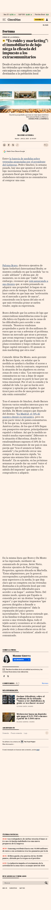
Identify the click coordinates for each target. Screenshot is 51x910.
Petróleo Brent (40, 14)
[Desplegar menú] (4, 20)
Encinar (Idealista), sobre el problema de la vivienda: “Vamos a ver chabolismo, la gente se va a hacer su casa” (31, 700)
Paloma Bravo (10, 265)
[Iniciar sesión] (47, 20)
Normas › (45, 683)
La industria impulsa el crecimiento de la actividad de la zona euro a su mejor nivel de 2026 (23, 864)
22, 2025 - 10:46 (28, 138)
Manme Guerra (25, 135)
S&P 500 (21, 14)
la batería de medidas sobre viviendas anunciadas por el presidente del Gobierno (23, 161)
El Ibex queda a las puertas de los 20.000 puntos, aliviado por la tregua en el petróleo (22, 857)
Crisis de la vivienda (10, 37)
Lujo (25, 733)
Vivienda (5, 733)
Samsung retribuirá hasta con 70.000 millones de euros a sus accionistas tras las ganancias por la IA (25, 849)
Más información (7, 744)
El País (45, 25)
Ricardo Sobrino (22, 722)
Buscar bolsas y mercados (14, 876)
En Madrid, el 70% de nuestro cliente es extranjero (21, 415)
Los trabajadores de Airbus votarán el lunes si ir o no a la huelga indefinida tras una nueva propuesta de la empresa (24, 841)
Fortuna (8, 31)
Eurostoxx (13, 888)
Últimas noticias (10, 834)
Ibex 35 (6, 14)
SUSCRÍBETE (39, 20)
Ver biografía (19, 659)
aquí (37, 750)
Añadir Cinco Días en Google (16, 151)
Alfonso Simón (22, 706)
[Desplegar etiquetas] (47, 733)
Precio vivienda (16, 733)
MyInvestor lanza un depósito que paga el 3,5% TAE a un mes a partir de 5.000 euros (32, 716)
